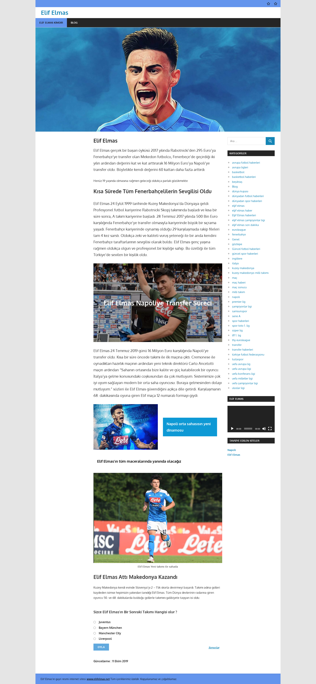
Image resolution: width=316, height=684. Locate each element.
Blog (74, 22)
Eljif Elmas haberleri (244, 215)
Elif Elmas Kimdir (51, 22)
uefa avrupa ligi (241, 369)
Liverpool (105, 638)
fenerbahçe (239, 234)
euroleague (239, 229)
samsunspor (239, 311)
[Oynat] (232, 428)
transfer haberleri (242, 349)
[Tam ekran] (270, 428)
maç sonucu (239, 287)
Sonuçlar (213, 647)
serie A (236, 316)
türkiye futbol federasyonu (248, 354)
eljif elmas (238, 205)
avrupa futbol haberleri (246, 162)
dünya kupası (240, 191)
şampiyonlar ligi (242, 306)
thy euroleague (241, 340)
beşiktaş (237, 182)
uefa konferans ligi (243, 373)
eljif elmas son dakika (245, 225)
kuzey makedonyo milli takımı (250, 273)
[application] (251, 419)
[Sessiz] (264, 428)
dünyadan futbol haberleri (248, 196)
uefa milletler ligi (242, 378)
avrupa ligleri (240, 167)
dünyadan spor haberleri (247, 201)
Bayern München (110, 628)
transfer (237, 345)
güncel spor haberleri (245, 253)
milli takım (238, 292)
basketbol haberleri (244, 177)
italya (235, 263)
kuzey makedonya (243, 268)
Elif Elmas (54, 12)
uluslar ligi (238, 388)
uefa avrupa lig (241, 364)
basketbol (238, 172)
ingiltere (237, 258)
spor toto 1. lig (241, 325)
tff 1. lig (236, 335)
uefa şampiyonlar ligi (245, 383)
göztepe (237, 244)
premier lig (238, 301)
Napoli (231, 450)
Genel (235, 239)
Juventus (105, 622)
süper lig (237, 330)
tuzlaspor (237, 359)
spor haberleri (240, 321)
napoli (236, 297)
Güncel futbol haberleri (246, 249)
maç (234, 277)
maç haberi (239, 282)
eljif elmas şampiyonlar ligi (248, 220)
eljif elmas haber (242, 210)
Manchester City (110, 633)
